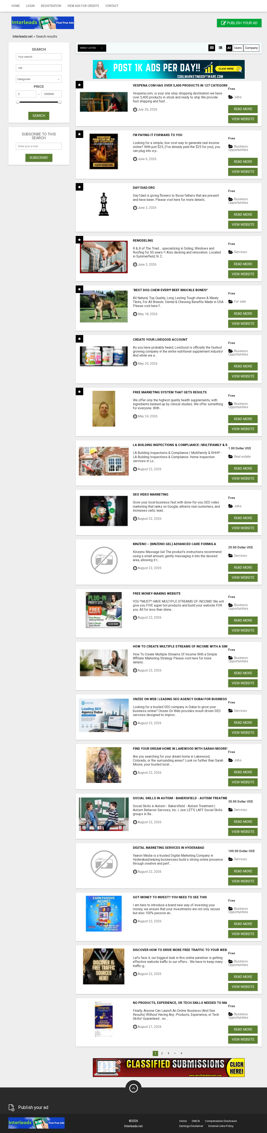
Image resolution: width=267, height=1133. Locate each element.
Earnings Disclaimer (191, 1126)
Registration (51, 6)
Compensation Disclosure (221, 1121)
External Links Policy (220, 1126)
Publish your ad (241, 23)
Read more (243, 109)
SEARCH (39, 116)
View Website (243, 119)
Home (15, 6)
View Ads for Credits (83, 6)
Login (30, 6)
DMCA (196, 1121)
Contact (111, 6)
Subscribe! (39, 158)
